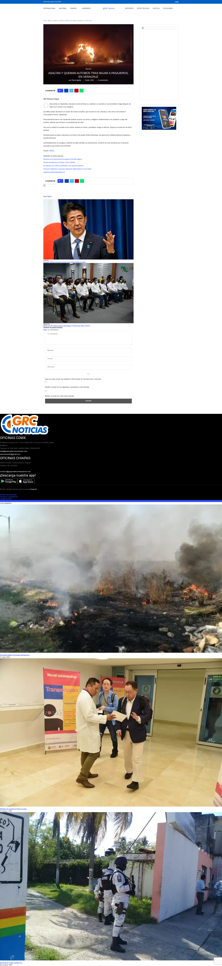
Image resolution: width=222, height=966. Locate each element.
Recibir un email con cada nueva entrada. (59, 396)
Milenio (51, 151)
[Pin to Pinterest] (76, 90)
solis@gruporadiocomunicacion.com (13, 451)
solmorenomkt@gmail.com (10, 454)
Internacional (49, 8)
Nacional (63, 8)
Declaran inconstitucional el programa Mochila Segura (62, 159)
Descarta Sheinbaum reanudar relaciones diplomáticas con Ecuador (67, 169)
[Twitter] (171, 2)
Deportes (129, 8)
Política (156, 8)
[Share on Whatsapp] (81, 90)
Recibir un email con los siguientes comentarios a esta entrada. (67, 387)
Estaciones (168, 8)
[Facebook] (168, 2)
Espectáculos (143, 8)
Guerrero (86, 8)
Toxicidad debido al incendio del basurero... (15, 655)
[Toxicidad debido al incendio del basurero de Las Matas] (111, 578)
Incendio (51, 172)
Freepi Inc (33, 489)
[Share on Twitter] (71, 90)
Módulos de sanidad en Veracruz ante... (13, 809)
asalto (45, 172)
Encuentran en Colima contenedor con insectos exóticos (63, 166)
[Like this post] (61, 90)
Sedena (56, 172)
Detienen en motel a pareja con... (11, 963)
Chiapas (73, 8)
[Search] (177, 8)
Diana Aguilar (76, 80)
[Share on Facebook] (66, 90)
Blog (49, 20)
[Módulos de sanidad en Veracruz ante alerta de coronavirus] (111, 732)
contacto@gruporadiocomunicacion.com (15, 471)
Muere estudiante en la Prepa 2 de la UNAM (59, 162)
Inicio (45, 20)
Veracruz (62, 172)
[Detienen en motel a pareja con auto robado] (111, 886)
